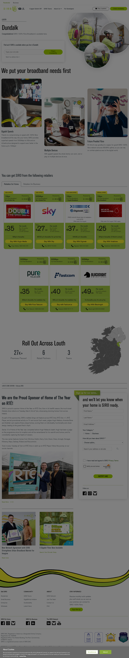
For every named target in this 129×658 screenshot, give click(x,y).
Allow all (105, 652)
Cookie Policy (22, 656)
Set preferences (92, 652)
